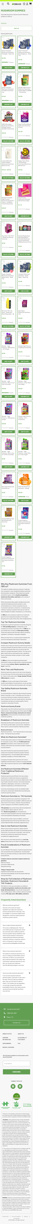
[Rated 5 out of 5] (21, 64)
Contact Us (16, 1023)
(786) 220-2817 (12, 1013)
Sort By (16, 28)
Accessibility (16, 1218)
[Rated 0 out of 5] (21, 100)
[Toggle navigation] (3, 4)
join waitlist (25, 67)
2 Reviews (11, 62)
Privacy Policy (5, 1216)
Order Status (7, 1034)
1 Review (11, 100)
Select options (8, 141)
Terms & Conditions (16, 1216)
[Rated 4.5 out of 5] (5, 62)
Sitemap (26, 1216)
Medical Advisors (8, 1047)
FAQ (19, 1043)
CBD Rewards (7, 1043)
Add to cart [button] (8, 67)
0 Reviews (27, 100)
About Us (21, 1034)
